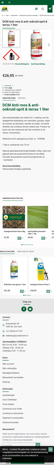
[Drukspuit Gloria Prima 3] (41, 269)
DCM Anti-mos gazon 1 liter (15, 284)
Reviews (21, 98)
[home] (2, 15)
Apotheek (14, 15)
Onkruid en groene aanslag (28, 15)
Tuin (7, 15)
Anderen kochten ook (13, 198)
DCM (10, 88)
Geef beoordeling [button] (38, 64)
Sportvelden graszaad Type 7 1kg (36, 232)
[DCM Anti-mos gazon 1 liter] (15, 269)
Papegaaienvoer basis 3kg (14, 231)
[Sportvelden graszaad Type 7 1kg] (37, 217)
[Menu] (36, 9)
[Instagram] (30, 309)
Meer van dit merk (25, 252)
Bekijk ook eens (7, 252)
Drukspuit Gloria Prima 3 (40, 284)
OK (50, 449)
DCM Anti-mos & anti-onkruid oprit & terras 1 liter (26, 107)
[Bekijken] (50, 9)
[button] (23, 44)
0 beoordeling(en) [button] (22, 64)
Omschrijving (9, 98)
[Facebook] (23, 309)
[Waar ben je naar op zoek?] (43, 9)
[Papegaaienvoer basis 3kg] (14, 217)
